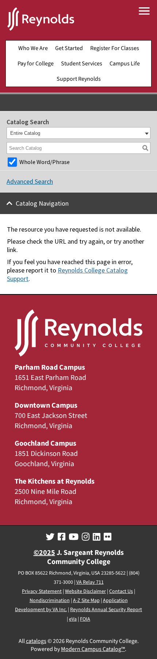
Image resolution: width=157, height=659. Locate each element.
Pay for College (36, 64)
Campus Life (125, 64)
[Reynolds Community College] (40, 20)
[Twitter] (50, 537)
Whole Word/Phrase (44, 161)
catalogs (36, 641)
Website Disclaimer (85, 591)
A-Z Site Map (86, 600)
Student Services (81, 64)
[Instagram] (86, 537)
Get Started (69, 48)
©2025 (44, 553)
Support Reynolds (79, 79)
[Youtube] (74, 537)
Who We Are (33, 48)
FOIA (85, 619)
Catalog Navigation (42, 203)
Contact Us (121, 591)
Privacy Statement (42, 591)
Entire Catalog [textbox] (25, 133)
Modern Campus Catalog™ (93, 649)
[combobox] (78, 133)
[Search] (145, 148)
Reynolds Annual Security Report (106, 609)
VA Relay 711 (90, 582)
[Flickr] (107, 537)
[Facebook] (61, 537)
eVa (73, 619)
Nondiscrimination (50, 600)
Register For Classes (114, 48)
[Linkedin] (97, 537)
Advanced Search (30, 181)
